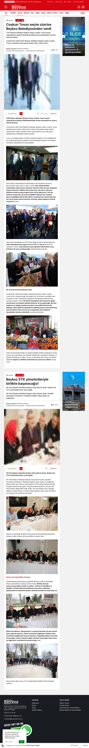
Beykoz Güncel (11, 48)
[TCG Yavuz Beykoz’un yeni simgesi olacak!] (73, 391)
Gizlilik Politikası (9, 741)
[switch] (82, 12)
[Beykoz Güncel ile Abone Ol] (21, 113)
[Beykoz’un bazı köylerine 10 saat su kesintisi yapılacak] (73, 36)
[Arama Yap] (79, 7)
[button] (83, 7)
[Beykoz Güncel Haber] (19, 7)
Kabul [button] (21, 742)
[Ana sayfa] (6, 12)
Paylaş (86, 745)
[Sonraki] (18, 1)
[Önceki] (16, 1)
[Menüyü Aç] (6, 7)
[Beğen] (38, 113)
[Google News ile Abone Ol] (12, 113)
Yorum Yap (75, 745)
